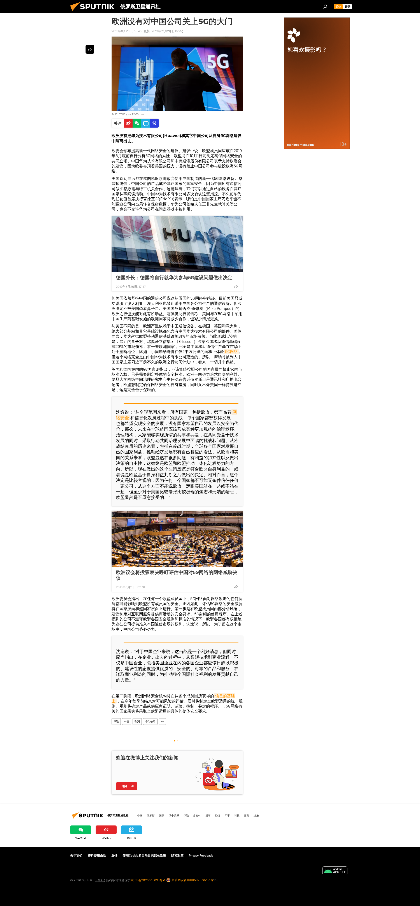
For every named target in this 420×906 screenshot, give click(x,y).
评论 (116, 721)
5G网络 (231, 351)
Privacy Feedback (201, 855)
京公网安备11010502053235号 (192, 880)
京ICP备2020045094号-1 (148, 880)
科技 (237, 815)
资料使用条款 (97, 855)
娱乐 (256, 815)
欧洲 (137, 721)
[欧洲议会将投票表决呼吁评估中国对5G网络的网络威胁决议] (177, 539)
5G (162, 721)
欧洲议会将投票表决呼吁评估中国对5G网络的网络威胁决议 (176, 575)
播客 (208, 815)
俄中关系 (174, 815)
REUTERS (119, 114)
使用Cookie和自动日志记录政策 (144, 855)
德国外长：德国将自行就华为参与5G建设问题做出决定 (174, 277)
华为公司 (150, 721)
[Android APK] (335, 871)
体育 (246, 815)
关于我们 (76, 855)
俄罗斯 (151, 815)
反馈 (114, 855)
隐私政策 (177, 855)
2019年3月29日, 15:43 (127, 31)
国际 (161, 815)
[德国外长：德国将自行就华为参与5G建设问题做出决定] (177, 244)
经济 (217, 815)
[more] (236, 286)
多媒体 (197, 815)
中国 (126, 721)
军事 (227, 815)
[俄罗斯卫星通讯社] (94, 12)
